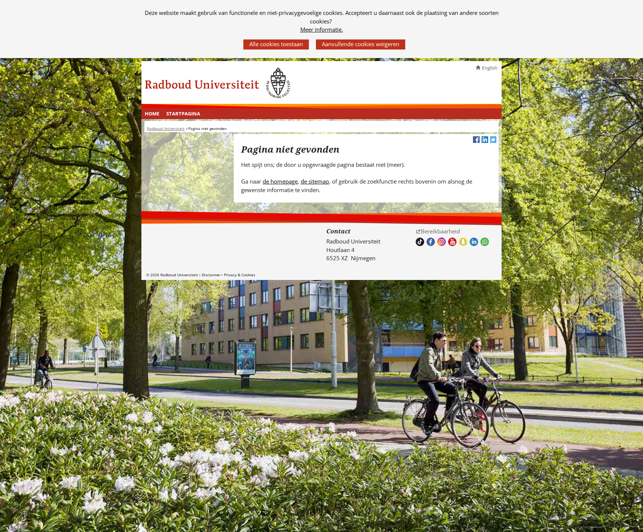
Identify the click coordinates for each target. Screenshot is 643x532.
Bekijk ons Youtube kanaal (452, 242)
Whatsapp (484, 242)
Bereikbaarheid (440, 231)
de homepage (280, 181)
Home (152, 113)
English (490, 67)
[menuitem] (152, 114)
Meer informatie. (321, 29)
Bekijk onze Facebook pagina (430, 242)
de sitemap (315, 181)
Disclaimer (211, 274)
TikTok (420, 242)
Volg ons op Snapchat (463, 242)
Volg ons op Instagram (441, 242)
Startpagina (183, 113)
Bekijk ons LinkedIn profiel (474, 242)
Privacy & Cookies (239, 274)
